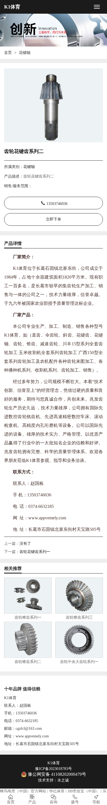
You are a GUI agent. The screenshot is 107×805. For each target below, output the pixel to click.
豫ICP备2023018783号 (53, 769)
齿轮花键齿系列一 (34, 552)
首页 (8, 53)
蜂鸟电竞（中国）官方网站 (23, 791)
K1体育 (12, 7)
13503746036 (56, 203)
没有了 (25, 544)
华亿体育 (56, 791)
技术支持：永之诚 (53, 780)
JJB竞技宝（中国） (83, 791)
